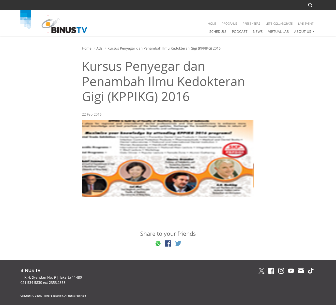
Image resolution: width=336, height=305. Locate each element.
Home (87, 48)
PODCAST (239, 31)
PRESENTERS (251, 23)
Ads (99, 48)
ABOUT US (302, 31)
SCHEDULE (218, 31)
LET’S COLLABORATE (279, 23)
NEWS (258, 31)
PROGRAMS (229, 23)
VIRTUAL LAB (278, 31)
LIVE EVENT (305, 23)
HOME (212, 23)
